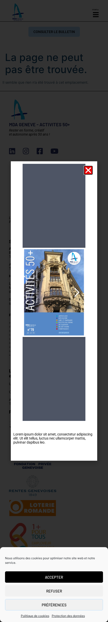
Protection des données (68, 616)
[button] (88, 170)
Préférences (54, 605)
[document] (54, 311)
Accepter (54, 577)
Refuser (54, 591)
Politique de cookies (35, 616)
